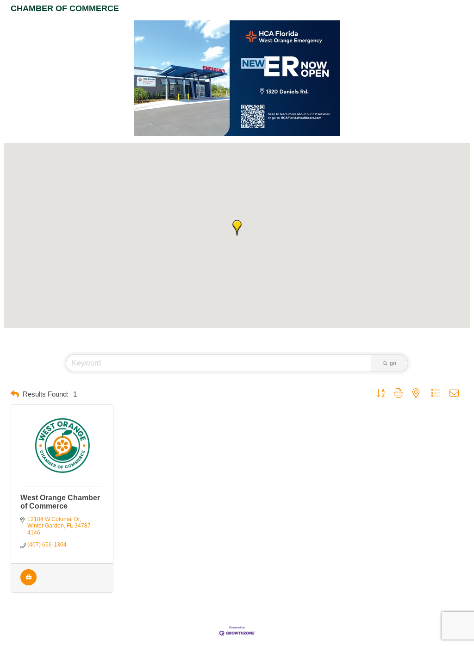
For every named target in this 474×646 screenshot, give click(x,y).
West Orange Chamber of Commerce (60, 502)
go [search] (393, 363)
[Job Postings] (28, 583)
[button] (237, 227)
